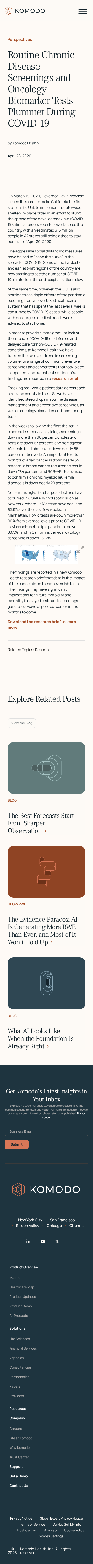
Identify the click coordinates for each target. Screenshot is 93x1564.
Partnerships (19, 1377)
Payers (15, 1386)
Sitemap (50, 1530)
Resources (18, 1409)
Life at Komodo (21, 1438)
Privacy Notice (21, 1518)
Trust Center (19, 1457)
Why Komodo (20, 1448)
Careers (16, 1429)
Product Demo (21, 1306)
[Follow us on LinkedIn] (32, 1241)
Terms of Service (32, 1524)
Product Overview (24, 1267)
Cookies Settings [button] (50, 1536)
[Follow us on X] (61, 1241)
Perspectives (20, 39)
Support (16, 1467)
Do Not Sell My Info (67, 1524)
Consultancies (20, 1367)
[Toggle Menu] (83, 11)
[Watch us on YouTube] (46, 1241)
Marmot (16, 1277)
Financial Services (23, 1348)
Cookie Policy (74, 1530)
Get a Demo (19, 1476)
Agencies (17, 1358)
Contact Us (19, 1486)
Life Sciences (20, 1339)
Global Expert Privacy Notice (61, 1518)
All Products (19, 1315)
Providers (17, 1396)
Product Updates (23, 1296)
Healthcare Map (22, 1287)
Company (17, 1418)
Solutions (18, 1328)
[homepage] (25, 11)
